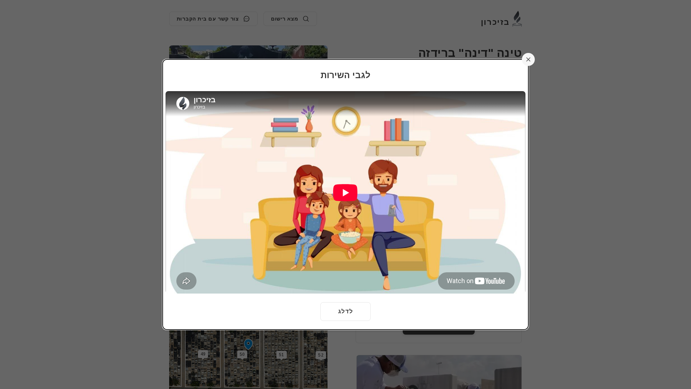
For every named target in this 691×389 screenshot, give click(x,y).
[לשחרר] (528, 59)
